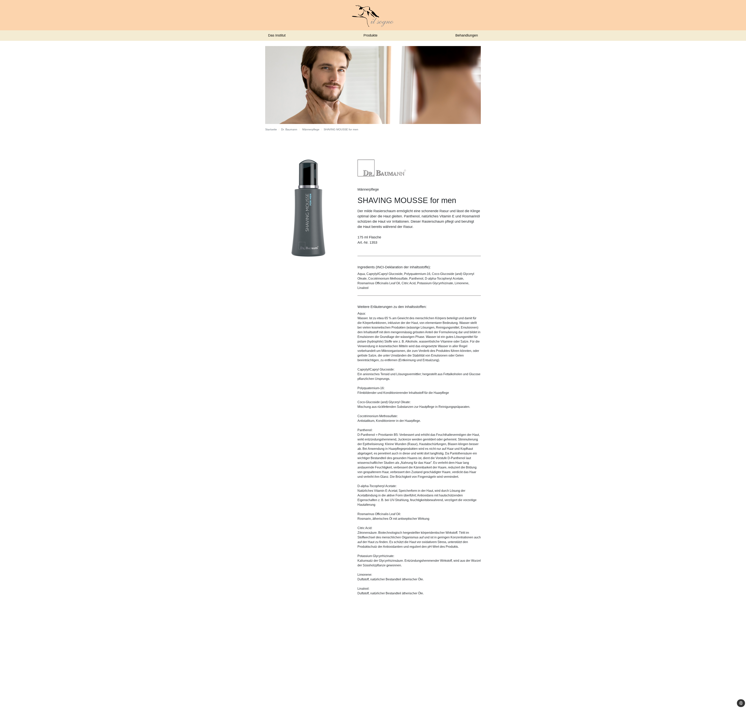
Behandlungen (466, 35)
